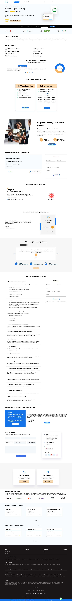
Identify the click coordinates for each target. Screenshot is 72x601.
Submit (56, 174)
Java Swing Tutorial (21, 582)
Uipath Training (27, 564)
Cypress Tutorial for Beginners (57, 582)
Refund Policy (38, 590)
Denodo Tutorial (14, 583)
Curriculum (30, 26)
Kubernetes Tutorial (8, 583)
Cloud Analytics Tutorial (50, 583)
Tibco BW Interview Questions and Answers (41, 574)
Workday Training (8, 569)
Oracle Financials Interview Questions (11, 574)
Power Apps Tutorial (48, 582)
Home (6, 6)
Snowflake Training (8, 564)
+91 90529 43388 (50, 449)
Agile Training (47, 569)
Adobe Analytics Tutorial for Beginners (40, 583)
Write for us (45, 551)
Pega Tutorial (57, 583)
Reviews (42, 590)
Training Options (21, 26)
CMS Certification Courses (13, 6)
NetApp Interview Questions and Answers (11, 575)
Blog (50, 1)
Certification (44, 26)
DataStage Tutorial (8, 584)
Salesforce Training (21, 569)
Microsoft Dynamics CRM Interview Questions (25, 574)
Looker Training (22, 564)
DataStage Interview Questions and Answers (12, 576)
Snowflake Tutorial (8, 582)
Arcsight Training (52, 569)
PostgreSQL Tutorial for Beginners (38, 582)
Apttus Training (52, 564)
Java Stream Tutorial (21, 583)
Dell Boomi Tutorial (15, 584)
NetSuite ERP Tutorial (29, 583)
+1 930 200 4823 (50, 448)
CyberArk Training (35, 569)
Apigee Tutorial (14, 582)
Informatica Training (15, 564)
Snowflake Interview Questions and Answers (44, 576)
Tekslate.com (35, 593)
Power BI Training (59, 569)
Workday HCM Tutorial (28, 582)
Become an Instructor (63, 1)
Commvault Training (40, 564)
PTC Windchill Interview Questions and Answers (28, 576)
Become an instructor (46, 550)
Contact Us (33, 590)
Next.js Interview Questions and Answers (58, 576)
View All (39, 525)
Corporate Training (55, 1)
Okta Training (33, 564)
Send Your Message (21, 455)
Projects (37, 26)
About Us (29, 590)
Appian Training (46, 564)
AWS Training (41, 569)
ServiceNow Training (28, 569)
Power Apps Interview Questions (24, 575)
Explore (24, 481)
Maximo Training (14, 569)
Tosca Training (58, 564)
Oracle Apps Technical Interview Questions (38, 575)
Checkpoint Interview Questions (51, 575)
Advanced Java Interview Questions (54, 574)
